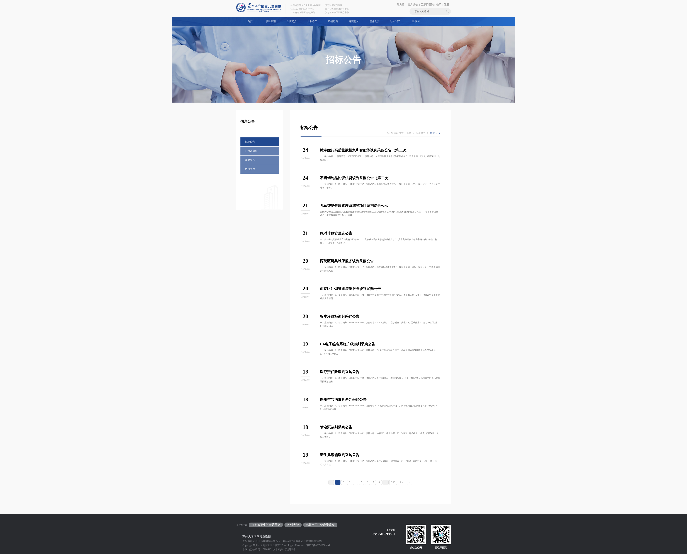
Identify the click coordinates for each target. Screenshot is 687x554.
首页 (250, 21)
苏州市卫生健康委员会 (320, 524)
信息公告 (421, 133)
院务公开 (375, 21)
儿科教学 (312, 21)
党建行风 (354, 21)
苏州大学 (293, 524)
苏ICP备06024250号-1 (318, 545)
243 (393, 482)
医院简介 (292, 21)
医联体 (416, 21)
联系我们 (395, 21)
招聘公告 (250, 169)
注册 (446, 4)
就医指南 (271, 21)
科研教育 (333, 21)
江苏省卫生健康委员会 (266, 524)
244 (401, 482)
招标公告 (250, 141)
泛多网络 (290, 549)
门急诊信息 (251, 151)
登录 (438, 4)
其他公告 (250, 160)
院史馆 (400, 4)
